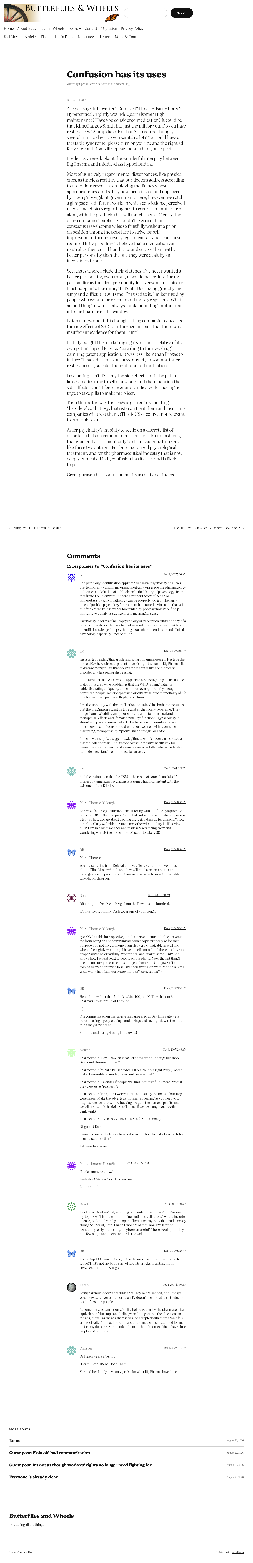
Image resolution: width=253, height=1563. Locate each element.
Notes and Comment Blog (115, 84)
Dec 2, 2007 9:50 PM (175, 928)
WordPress (238, 1552)
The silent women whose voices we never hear (206, 527)
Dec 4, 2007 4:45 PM (175, 1348)
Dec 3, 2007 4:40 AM (175, 1203)
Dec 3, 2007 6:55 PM (175, 1250)
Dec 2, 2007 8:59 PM (175, 849)
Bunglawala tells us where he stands (39, 527)
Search (181, 13)
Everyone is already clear (33, 1477)
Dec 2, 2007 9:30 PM (159, 895)
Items (14, 1440)
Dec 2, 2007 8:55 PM (175, 802)
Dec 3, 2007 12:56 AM (137, 1163)
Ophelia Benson (88, 84)
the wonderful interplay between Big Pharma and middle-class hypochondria (123, 161)
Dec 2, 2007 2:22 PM (175, 768)
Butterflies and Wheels (41, 1515)
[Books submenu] (80, 28)
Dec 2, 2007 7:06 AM (175, 574)
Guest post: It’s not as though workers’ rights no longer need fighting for (80, 1465)
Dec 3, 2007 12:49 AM (174, 1049)
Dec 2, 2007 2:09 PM (175, 651)
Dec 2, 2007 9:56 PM (175, 988)
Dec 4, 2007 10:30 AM (174, 1284)
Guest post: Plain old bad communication (49, 1452)
